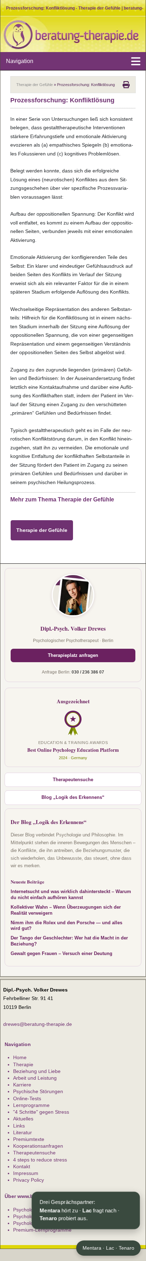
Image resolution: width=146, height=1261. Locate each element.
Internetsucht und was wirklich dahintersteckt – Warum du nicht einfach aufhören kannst (71, 894)
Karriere (22, 1084)
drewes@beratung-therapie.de (37, 1024)
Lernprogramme (31, 1105)
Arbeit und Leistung (35, 1078)
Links (19, 1126)
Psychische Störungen (38, 1091)
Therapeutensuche (73, 779)
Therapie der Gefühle (34, 85)
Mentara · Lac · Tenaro (108, 1248)
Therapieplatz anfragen (73, 655)
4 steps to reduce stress (40, 1160)
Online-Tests (27, 1098)
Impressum (25, 1173)
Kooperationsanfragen (38, 1146)
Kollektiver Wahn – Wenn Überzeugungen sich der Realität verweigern (66, 910)
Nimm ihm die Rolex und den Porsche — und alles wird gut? (66, 925)
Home (20, 1057)
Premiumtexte (28, 1139)
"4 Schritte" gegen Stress (41, 1112)
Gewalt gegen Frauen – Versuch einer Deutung (61, 953)
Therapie (23, 1064)
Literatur (22, 1132)
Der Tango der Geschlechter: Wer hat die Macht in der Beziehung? (69, 941)
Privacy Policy (28, 1180)
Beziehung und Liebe (37, 1071)
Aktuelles (23, 1118)
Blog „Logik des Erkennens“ (73, 797)
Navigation (19, 61)
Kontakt (21, 1166)
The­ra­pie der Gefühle (41, 530)
